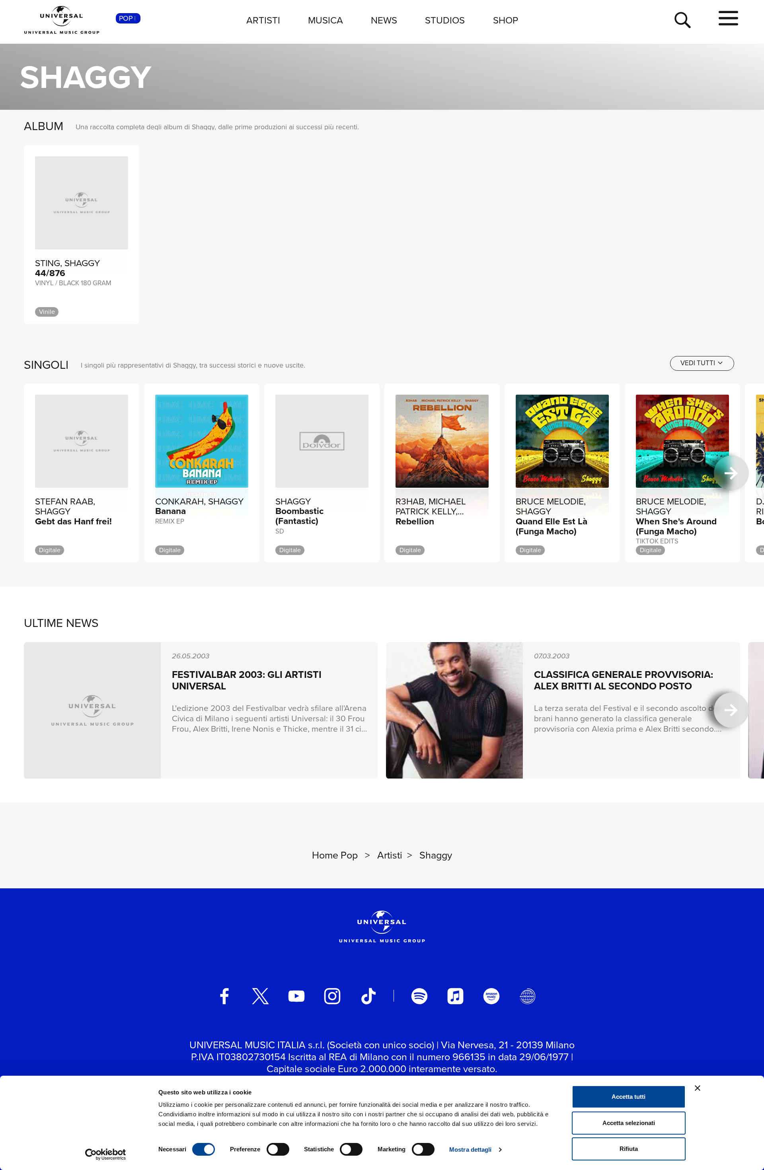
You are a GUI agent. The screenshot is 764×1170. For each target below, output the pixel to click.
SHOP (505, 20)
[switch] (278, 1149)
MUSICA (325, 20)
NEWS (384, 20)
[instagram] (332, 996)
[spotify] (419, 996)
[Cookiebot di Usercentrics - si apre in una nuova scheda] (105, 1154)
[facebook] (224, 996)
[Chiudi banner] (697, 1088)
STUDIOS (445, 20)
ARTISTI (263, 20)
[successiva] (731, 473)
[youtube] (296, 996)
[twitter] (260, 996)
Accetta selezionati (628, 1122)
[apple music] (455, 996)
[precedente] (32, 473)
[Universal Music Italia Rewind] (527, 996)
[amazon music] (491, 996)
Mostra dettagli (470, 1149)
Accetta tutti (628, 1096)
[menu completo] (728, 18)
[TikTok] (368, 996)
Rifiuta (629, 1148)
